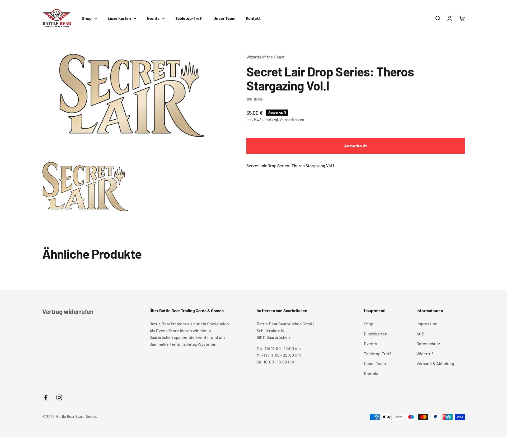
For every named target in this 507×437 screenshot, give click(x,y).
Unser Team (224, 18)
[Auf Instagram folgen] (59, 397)
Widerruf (424, 353)
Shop (87, 18)
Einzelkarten (119, 18)
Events (153, 18)
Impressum (426, 323)
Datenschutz (428, 343)
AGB (420, 333)
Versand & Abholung (435, 363)
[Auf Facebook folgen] (45, 397)
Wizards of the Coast (265, 56)
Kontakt (253, 18)
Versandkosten (292, 119)
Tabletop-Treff (189, 18)
